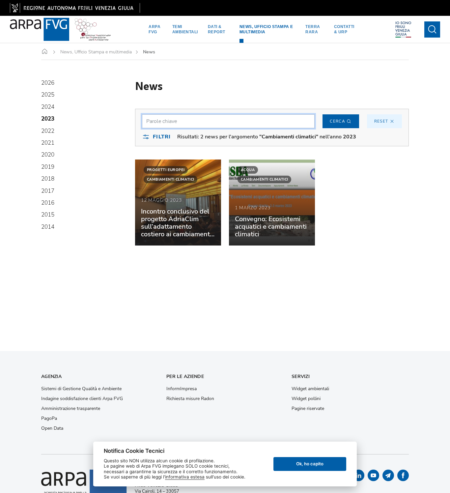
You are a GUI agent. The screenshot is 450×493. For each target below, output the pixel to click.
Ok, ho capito (309, 463)
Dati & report (216, 29)
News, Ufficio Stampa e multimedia (266, 29)
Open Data (52, 428)
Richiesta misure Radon (190, 398)
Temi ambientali (185, 29)
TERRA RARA (312, 29)
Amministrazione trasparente (70, 408)
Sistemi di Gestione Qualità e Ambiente (81, 389)
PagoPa (49, 418)
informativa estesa (185, 476)
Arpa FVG (154, 29)
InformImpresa (181, 389)
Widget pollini (306, 398)
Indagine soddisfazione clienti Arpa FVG (82, 398)
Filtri (162, 136)
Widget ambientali (310, 389)
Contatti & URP (344, 29)
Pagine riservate (308, 408)
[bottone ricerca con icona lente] (432, 29)
